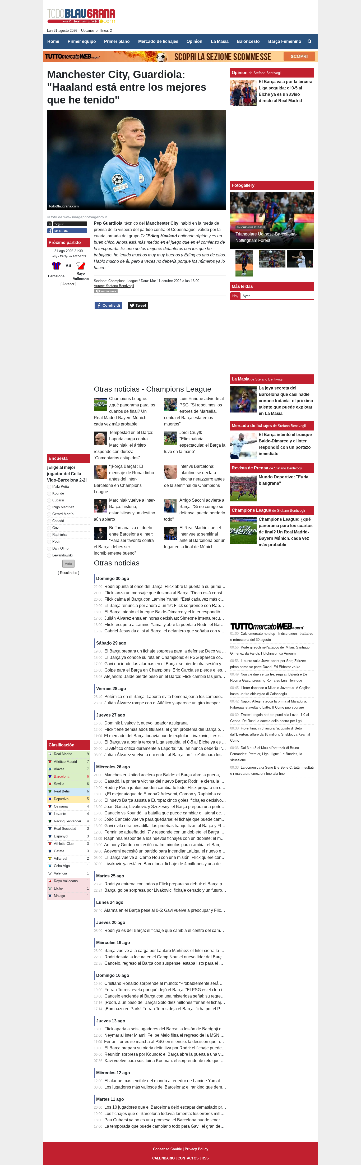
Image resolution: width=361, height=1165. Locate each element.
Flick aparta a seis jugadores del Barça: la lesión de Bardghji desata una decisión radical (187, 1029)
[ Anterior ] (68, 284)
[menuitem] (309, 41)
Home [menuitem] (53, 41)
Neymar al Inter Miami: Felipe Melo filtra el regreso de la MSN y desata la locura (178, 1035)
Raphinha (59, 535)
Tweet (140, 305)
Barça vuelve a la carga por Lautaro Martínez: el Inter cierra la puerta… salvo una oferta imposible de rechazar (207, 950)
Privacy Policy (196, 1149)
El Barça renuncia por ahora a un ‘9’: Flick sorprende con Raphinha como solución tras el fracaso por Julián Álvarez (212, 605)
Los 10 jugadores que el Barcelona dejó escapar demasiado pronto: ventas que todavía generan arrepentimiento (209, 1107)
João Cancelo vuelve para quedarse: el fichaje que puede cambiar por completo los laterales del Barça (200, 819)
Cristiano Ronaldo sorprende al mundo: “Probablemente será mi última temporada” (181, 983)
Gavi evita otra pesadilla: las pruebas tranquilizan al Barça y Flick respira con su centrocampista (194, 825)
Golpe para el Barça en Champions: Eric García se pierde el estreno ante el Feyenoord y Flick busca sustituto (206, 670)
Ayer (246, 296)
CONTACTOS (188, 1158)
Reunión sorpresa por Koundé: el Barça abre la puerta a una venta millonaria (176, 1054)
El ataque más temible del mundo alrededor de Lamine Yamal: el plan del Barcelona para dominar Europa (203, 1080)
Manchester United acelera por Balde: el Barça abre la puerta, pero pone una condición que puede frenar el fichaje (211, 775)
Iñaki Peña (60, 486)
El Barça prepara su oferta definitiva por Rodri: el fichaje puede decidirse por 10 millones (187, 1048)
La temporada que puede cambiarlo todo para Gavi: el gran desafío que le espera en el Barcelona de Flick (203, 1126)
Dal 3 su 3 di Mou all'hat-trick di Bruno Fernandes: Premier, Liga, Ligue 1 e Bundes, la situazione (266, 754)
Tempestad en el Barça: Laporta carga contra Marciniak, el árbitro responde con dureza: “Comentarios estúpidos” (123, 445)
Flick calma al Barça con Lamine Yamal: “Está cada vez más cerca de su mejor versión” (186, 599)
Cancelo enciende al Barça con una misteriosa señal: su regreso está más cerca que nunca (189, 996)
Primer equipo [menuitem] (82, 41)
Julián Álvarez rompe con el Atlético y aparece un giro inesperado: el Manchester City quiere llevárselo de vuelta (209, 703)
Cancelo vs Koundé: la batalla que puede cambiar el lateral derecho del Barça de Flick (185, 813)
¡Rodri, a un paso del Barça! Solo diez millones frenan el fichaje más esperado (177, 1002)
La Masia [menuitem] (220, 41)
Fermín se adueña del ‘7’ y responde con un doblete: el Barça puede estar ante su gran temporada (196, 832)
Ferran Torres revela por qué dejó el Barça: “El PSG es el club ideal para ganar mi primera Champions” (200, 989)
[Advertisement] (218, 18)
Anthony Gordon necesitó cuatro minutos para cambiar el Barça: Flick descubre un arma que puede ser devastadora (212, 844)
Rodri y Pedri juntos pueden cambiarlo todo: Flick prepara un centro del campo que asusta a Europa (197, 787)
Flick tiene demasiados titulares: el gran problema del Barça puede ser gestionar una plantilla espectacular (204, 729)
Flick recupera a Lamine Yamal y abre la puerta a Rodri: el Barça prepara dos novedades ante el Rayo (199, 624)
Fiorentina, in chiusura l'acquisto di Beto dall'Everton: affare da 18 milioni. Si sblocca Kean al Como (270, 734)
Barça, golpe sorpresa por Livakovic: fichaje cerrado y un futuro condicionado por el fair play (190, 890)
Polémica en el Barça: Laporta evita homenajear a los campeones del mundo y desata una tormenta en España (208, 696)
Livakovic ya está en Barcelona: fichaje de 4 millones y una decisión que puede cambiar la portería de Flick (204, 864)
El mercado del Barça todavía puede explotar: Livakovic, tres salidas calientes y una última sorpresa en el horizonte (212, 735)
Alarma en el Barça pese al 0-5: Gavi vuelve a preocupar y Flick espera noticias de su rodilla (190, 910)
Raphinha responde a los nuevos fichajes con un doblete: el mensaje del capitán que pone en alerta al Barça (206, 838)
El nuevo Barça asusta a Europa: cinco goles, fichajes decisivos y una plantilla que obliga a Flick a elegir (202, 800)
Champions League (123, 281)
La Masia (240, 379)
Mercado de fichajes (252, 425)
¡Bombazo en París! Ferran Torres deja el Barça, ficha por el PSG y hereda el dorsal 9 (184, 1009)
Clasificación (62, 745)
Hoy (235, 296)
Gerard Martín (62, 514)
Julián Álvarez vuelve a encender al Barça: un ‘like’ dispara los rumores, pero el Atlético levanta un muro (201, 755)
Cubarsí (58, 500)
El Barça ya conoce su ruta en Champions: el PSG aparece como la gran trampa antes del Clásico (196, 657)
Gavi (55, 528)
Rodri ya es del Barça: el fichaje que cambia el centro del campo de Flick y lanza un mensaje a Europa (200, 930)
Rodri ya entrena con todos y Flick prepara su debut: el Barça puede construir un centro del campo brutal (201, 884)
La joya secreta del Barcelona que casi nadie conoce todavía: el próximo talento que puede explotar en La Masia (286, 401)
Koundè (58, 493)
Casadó (58, 521)
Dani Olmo (60, 548)
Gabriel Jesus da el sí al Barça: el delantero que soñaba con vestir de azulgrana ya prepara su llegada (199, 631)
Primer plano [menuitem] (117, 41)
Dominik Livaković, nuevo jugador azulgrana (146, 723)
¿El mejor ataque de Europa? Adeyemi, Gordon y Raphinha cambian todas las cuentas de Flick (193, 794)
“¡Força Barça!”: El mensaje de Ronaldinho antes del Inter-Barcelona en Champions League (124, 479)
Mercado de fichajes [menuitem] (158, 41)
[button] (68, 564)
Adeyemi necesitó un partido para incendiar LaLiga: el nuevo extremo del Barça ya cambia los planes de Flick (206, 851)
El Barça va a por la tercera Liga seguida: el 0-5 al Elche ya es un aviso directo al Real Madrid (192, 742)
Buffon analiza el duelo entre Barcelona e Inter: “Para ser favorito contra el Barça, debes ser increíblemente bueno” (124, 540)
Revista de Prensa (250, 468)
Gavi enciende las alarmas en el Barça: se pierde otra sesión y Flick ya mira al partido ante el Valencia (200, 663)
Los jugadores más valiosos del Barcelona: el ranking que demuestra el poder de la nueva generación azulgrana (209, 1087)
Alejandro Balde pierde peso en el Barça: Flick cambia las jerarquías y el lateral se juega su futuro (195, 676)
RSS (205, 1158)
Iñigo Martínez (63, 507)
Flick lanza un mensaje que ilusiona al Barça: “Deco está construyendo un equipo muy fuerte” (191, 593)
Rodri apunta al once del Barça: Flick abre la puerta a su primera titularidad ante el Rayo (186, 586)
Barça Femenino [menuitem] (284, 41)
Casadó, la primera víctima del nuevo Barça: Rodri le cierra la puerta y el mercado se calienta (191, 781)
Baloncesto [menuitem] (248, 41)
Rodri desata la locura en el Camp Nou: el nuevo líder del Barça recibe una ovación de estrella (192, 957)
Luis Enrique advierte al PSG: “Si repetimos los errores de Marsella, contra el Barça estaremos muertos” (194, 411)
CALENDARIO (163, 1158)
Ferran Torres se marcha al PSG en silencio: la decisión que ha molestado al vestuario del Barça (194, 1041)
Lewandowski (62, 555)
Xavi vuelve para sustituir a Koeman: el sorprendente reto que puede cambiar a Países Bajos (191, 1060)
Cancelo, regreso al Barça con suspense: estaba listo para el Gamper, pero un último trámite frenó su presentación (211, 963)
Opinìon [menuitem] (194, 41)
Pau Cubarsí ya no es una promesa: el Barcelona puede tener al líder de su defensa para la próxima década (205, 1120)
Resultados (68, 573)
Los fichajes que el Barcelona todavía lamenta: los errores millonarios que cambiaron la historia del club (201, 1113)
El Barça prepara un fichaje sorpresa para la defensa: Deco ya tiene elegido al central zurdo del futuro (199, 651)
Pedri (56, 541)
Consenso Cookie (167, 1149)
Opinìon (240, 72)
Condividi (110, 305)
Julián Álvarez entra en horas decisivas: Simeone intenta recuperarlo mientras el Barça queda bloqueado (202, 618)
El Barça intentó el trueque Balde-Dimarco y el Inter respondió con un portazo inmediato (186, 612)
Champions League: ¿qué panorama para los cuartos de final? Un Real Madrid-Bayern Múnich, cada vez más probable (124, 411)
